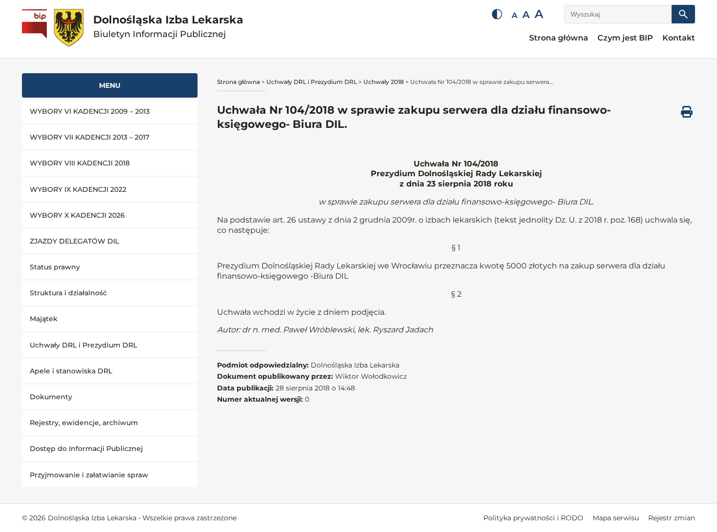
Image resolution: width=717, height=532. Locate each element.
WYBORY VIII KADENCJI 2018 (80, 163)
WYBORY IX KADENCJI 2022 (78, 189)
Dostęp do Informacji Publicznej (86, 448)
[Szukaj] (683, 14)
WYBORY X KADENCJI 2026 (77, 215)
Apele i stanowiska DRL (71, 371)
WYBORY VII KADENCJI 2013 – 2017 (89, 137)
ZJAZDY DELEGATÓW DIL (74, 241)
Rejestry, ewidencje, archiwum (84, 422)
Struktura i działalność (68, 292)
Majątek (44, 318)
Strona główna (558, 37)
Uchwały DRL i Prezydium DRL (83, 345)
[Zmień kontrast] (497, 14)
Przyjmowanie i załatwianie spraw (89, 475)
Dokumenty (51, 396)
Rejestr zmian (671, 517)
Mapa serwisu (616, 517)
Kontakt (678, 37)
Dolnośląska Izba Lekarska (168, 26)
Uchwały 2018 (383, 81)
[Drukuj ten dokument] (686, 111)
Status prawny (55, 267)
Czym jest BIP (625, 37)
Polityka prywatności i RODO (533, 517)
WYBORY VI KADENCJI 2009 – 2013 (90, 111)
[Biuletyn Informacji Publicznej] (35, 29)
